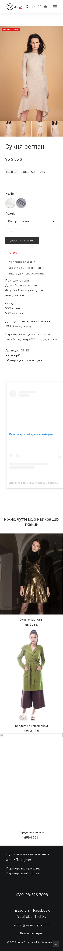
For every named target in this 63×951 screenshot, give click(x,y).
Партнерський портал (22, 873)
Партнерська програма (23, 868)
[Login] (32, 6)
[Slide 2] (23, 129)
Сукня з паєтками (31, 619)
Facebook (41, 910)
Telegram (24, 860)
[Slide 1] (8, 129)
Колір (9, 193)
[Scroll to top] (56, 944)
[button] (55, 6)
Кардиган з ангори (31, 832)
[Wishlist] (38, 6)
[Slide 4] (55, 129)
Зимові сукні (34, 360)
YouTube (25, 916)
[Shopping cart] (44, 6)
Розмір (10, 213)
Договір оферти (31, 933)
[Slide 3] (39, 129)
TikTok (40, 916)
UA (20, 6)
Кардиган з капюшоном (31, 726)
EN (15, 6)
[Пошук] (26, 6)
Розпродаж (15, 360)
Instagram (21, 910)
